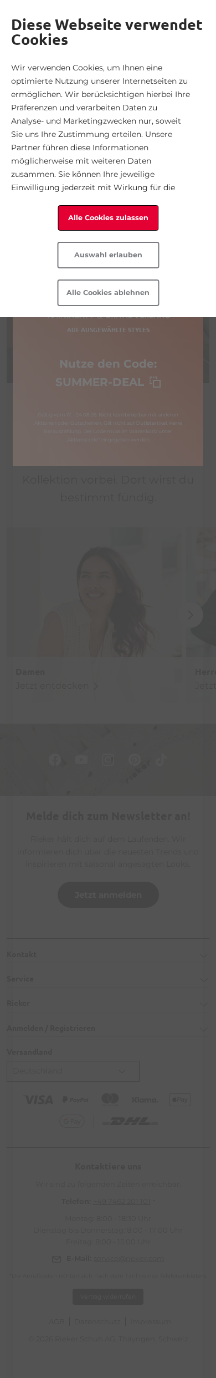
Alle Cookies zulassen (108, 217)
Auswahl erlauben (108, 255)
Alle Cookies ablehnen (108, 292)
